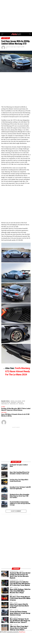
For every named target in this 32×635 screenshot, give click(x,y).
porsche (21, 403)
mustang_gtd (14, 403)
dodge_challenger (16, 401)
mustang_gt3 (5, 403)
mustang (20, 402)
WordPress (22, 632)
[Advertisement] (16, 16)
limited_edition (6, 402)
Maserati (14, 402)
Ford (24, 401)
